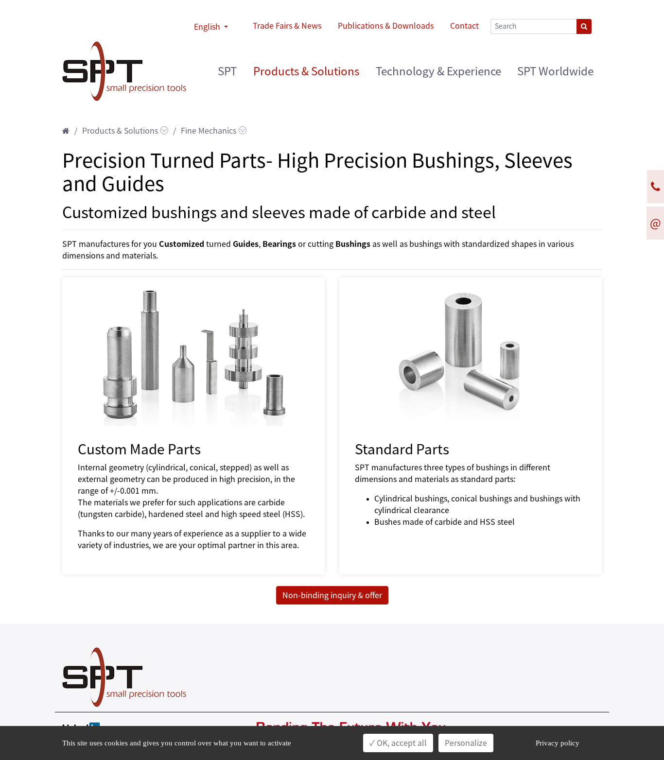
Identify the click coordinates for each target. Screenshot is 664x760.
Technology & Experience (438, 71)
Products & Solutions (306, 71)
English (208, 27)
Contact (464, 26)
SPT (227, 71)
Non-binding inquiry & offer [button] (332, 595)
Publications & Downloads (386, 26)
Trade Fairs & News (287, 26)
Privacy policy (557, 743)
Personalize (466, 743)
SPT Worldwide (555, 71)
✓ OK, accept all (398, 743)
